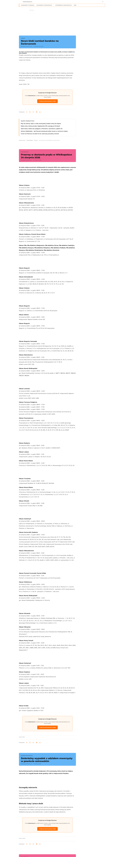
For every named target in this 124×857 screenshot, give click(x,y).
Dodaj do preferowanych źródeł (47, 101)
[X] (30, 112)
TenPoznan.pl (22, 140)
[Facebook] (26, 112)
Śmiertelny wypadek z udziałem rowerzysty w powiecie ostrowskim (46, 760)
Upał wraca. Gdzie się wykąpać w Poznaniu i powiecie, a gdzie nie (41, 128)
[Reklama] (62, 22)
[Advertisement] (47, 66)
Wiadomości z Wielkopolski (44, 5)
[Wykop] (33, 112)
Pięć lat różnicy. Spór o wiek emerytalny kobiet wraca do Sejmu (41, 123)
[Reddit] (36, 112)
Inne (75, 5)
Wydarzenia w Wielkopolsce (63, 5)
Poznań (36, 140)
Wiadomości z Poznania (27, 5)
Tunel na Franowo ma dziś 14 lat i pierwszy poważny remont (40, 133)
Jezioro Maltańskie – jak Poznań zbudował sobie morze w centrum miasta (44, 131)
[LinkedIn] (40, 112)
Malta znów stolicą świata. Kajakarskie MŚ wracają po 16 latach (40, 126)
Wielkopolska (29, 140)
